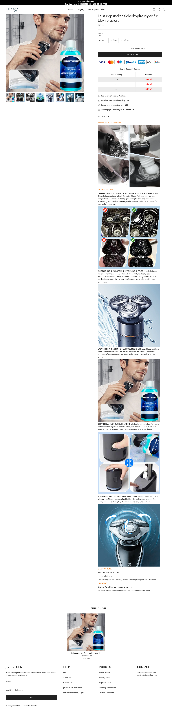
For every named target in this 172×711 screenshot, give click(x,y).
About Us (67, 677)
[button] (80, 9)
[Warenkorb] (164, 9)
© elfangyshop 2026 (13, 706)
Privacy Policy (104, 677)
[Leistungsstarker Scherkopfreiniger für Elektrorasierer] (86, 632)
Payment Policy (105, 682)
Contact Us (67, 682)
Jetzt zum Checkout (130, 54)
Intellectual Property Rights (73, 692)
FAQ (65, 672)
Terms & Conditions (106, 692)
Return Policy (104, 672)
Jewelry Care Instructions (72, 687)
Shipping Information (107, 687)
